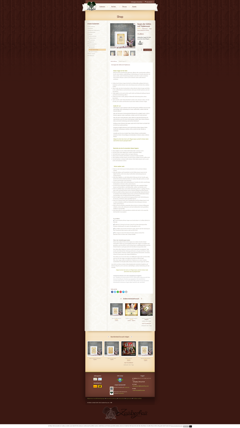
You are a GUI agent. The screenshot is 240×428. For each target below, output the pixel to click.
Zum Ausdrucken (92, 45)
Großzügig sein (91, 55)
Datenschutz (121, 398)
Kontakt (134, 7)
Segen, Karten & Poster (94, 49)
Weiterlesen (116, 316)
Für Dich (113, 7)
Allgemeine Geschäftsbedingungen (96, 398)
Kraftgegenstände (92, 32)
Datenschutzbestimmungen (177, 425)
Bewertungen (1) (122, 61)
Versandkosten (117, 323)
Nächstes (141, 299)
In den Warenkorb (147, 49)
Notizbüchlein (91, 41)
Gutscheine (91, 28)
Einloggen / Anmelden (136, 2)
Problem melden (137, 398)
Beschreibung (114, 61)
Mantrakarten (92, 40)
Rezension (145, 28)
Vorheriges (121, 299)
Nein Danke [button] (186, 426)
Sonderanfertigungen (92, 36)
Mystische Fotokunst (93, 51)
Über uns (124, 7)
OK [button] (190, 426)
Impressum (129, 398)
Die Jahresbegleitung (92, 43)
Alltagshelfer (92, 47)
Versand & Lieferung (111, 398)
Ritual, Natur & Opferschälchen (94, 30)
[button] (112, 292)
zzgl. (113, 323)
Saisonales (90, 34)
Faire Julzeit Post (92, 26)
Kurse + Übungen (92, 53)
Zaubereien (102, 7)
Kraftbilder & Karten (92, 38)
